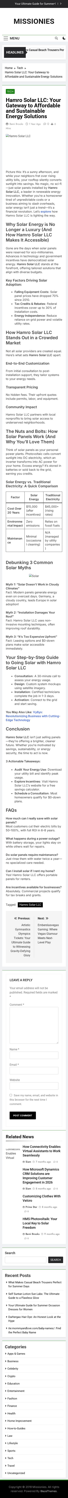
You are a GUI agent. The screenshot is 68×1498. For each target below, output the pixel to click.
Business (12, 1361)
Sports (11, 1450)
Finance (12, 1406)
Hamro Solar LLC (30, 904)
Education (13, 1383)
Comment (17, 1004)
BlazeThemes (48, 1491)
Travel (11, 1465)
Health (11, 1413)
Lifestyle (12, 1443)
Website (15, 1080)
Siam (28, 1161)
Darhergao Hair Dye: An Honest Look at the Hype (30, 4)
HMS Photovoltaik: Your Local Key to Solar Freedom (40, 1223)
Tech (10, 91)
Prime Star (31, 1207)
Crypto (11, 1376)
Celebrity (12, 1368)
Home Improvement (19, 1421)
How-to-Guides (16, 1428)
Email (14, 1064)
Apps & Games (16, 1353)
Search (10, 1253)
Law (9, 1435)
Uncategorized (16, 1473)
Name (14, 1049)
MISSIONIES (34, 21)
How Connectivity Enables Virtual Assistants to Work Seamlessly (42, 1151)
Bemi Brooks (16, 124)
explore (46, 211)
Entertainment (15, 1391)
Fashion (12, 1398)
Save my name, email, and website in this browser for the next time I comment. (34, 1100)
